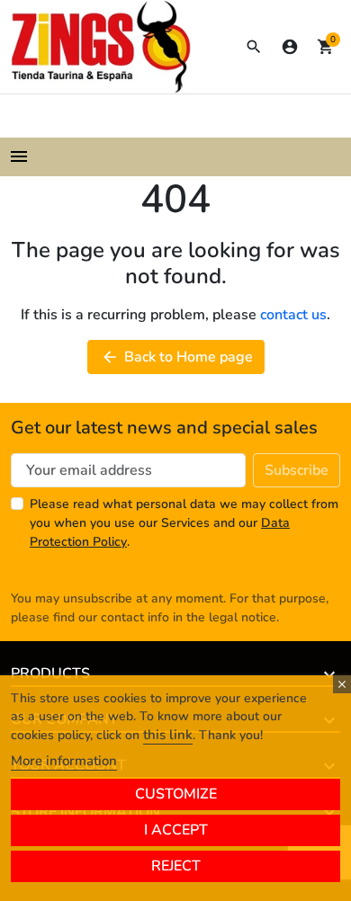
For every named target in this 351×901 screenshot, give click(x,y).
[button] (253, 46)
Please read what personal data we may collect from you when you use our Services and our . (184, 522)
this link (168, 735)
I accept (176, 830)
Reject (176, 866)
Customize (176, 794)
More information (64, 761)
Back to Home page (177, 357)
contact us (293, 315)
